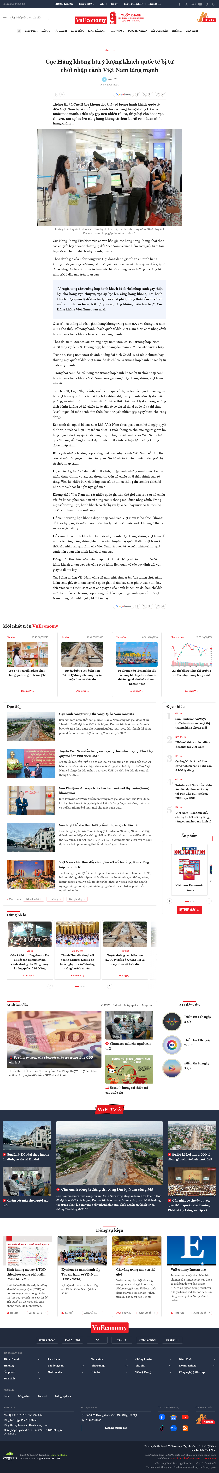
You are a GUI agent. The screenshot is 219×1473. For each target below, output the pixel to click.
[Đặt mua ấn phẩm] (206, 17)
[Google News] (213, 4)
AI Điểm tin (189, 1005)
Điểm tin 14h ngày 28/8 (197, 1019)
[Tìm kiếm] (13, 17)
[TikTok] (207, 4)
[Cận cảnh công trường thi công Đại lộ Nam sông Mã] (109, 1153)
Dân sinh (192, 31)
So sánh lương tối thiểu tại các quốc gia (126, 1090)
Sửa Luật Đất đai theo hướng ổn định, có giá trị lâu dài (98, 825)
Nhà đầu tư (180, 737)
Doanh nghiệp (137, 31)
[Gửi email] (150, 94)
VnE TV (113, 4)
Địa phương (77, 951)
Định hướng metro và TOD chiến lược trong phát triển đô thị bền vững (26, 1274)
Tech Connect (133, 4)
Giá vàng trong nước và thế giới (135, 1272)
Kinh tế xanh (96, 31)
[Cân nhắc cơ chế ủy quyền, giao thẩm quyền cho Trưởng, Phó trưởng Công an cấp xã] (192, 1181)
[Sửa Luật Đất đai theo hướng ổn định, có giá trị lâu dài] (27, 1135)
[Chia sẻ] (163, 94)
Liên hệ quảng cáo (116, 1428)
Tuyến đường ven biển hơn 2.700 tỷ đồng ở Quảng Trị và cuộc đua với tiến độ (82, 675)
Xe (102, 4)
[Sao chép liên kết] (157, 94)
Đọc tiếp (14, 707)
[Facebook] (179, 4)
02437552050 (93, 1420)
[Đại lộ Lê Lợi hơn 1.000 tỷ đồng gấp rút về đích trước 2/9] (192, 1135)
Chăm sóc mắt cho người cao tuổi (128, 1046)
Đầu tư (45, 31)
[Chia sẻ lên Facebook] (137, 94)
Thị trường (116, 31)
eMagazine (147, 1005)
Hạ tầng (65, 637)
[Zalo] (193, 4)
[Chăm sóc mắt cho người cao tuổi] (27, 1181)
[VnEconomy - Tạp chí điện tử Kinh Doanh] (110, 1327)
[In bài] (55, 94)
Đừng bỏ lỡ (16, 915)
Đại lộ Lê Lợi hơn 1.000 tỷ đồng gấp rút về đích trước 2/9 (190, 1157)
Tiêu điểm (31, 31)
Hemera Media (58, 1455)
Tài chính (60, 31)
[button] (77, 986)
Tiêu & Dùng (86, 4)
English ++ (155, 4)
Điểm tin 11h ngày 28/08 (197, 1043)
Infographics (131, 1005)
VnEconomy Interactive (188, 1269)
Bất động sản (159, 31)
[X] (186, 4)
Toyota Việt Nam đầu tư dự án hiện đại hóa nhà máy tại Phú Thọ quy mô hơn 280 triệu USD (106, 754)
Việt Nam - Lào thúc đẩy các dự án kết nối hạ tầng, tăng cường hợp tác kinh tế (104, 865)
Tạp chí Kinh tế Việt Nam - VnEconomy (193, 1458)
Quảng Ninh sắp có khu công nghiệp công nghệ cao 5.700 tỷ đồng (193, 766)
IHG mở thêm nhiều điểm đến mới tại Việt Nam (192, 744)
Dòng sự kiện (109, 1230)
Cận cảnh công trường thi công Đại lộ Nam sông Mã (96, 714)
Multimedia (17, 1005)
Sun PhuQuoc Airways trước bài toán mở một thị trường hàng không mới (104, 791)
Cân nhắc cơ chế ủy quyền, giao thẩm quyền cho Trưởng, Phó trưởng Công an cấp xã (189, 1205)
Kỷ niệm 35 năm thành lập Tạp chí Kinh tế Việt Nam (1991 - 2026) (80, 1274)
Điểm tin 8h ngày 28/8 (196, 1066)
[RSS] (185, 1428)
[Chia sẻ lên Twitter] (144, 94)
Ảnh (6, 1396)
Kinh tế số (77, 31)
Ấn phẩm (189, 836)
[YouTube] (200, 4)
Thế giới (177, 31)
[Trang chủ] (19, 31)
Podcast (116, 1005)
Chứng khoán (63, 4)
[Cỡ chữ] (62, 94)
